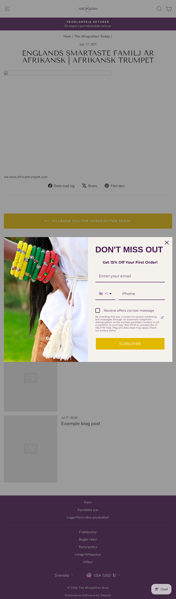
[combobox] (105, 294)
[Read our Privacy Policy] (162, 317)
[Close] (166, 242)
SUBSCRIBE (130, 344)
